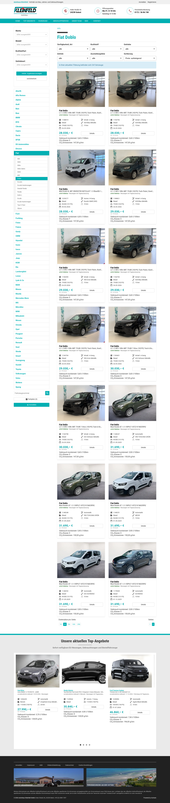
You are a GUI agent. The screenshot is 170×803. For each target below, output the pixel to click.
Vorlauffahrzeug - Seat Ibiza (38, 688)
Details (92, 133)
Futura (18, 227)
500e (19, 165)
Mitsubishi (20, 316)
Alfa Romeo (20, 95)
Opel (17, 329)
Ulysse (19, 208)
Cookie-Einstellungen (85, 765)
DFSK (18, 140)
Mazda (18, 294)
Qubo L (19, 195)
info (58, 28)
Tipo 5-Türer (21, 205)
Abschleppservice (61, 21)
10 (61, 624)
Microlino (19, 307)
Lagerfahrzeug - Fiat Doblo (81, 108)
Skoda (18, 351)
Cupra (18, 131)
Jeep (18, 258)
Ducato (19, 182)
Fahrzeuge (42, 21)
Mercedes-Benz (22, 298)
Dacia (18, 135)
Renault (19, 342)
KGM (18, 263)
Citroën (19, 126)
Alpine (18, 100)
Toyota (18, 369)
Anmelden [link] (32, 405)
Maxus (18, 289)
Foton (18, 223)
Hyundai (19, 240)
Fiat (17, 153)
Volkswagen (21, 374)
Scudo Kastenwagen (24, 202)
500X (19, 172)
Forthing (19, 218)
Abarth (18, 91)
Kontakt (97, 21)
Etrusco (19, 149)
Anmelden (142, 2)
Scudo (19, 198)
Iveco (18, 249)
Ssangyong (20, 360)
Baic (17, 109)
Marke (18, 31)
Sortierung (128, 54)
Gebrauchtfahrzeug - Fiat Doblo (132, 422)
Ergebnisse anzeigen (32, 73)
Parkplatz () (32, 399)
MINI (18, 311)
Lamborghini (21, 271)
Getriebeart (20, 61)
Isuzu (18, 245)
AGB (41, 765)
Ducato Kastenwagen (24, 185)
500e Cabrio (21, 169)
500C (19, 162)
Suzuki (18, 365)
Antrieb (60, 54)
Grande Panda (22, 188)
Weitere (19, 382)
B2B (86, 21)
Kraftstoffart (21, 51)
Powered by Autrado (150, 798)
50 (69, 624)
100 (73, 624)
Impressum (31, 765)
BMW (18, 118)
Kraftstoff (95, 44)
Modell (18, 41)
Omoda (19, 325)
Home (17, 21)
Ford (17, 214)
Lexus (18, 276)
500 (18, 159)
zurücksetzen (31, 79)
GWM (18, 236)
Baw (17, 113)
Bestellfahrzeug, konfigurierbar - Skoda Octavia (84, 687)
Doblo (19, 178)
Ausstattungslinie (98, 54)
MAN (18, 285)
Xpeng (18, 387)
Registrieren (152, 2)
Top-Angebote (29, 21)
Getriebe (127, 44)
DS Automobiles (22, 144)
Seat (17, 347)
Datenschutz (69, 765)
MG (17, 303)
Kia (17, 267)
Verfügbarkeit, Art (64, 44)
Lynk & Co (20, 280)
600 (18, 175)
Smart (18, 356)
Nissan (18, 320)
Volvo (18, 378)
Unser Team (77, 21)
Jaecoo (19, 254)
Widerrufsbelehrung (53, 765)
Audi (17, 104)
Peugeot (19, 334)
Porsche (19, 338)
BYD (17, 122)
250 (78, 624)
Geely (18, 231)
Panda (19, 192)
